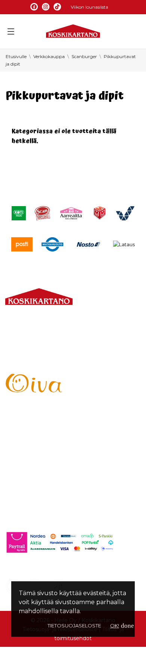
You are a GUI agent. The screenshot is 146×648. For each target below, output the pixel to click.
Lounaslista (22, 429)
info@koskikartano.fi (36, 348)
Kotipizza (19, 493)
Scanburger (24, 480)
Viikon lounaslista (89, 7)
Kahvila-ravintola (30, 467)
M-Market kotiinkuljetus (42, 455)
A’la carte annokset (34, 442)
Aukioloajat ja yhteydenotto (47, 363)
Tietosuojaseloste (74, 626)
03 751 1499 (37, 339)
